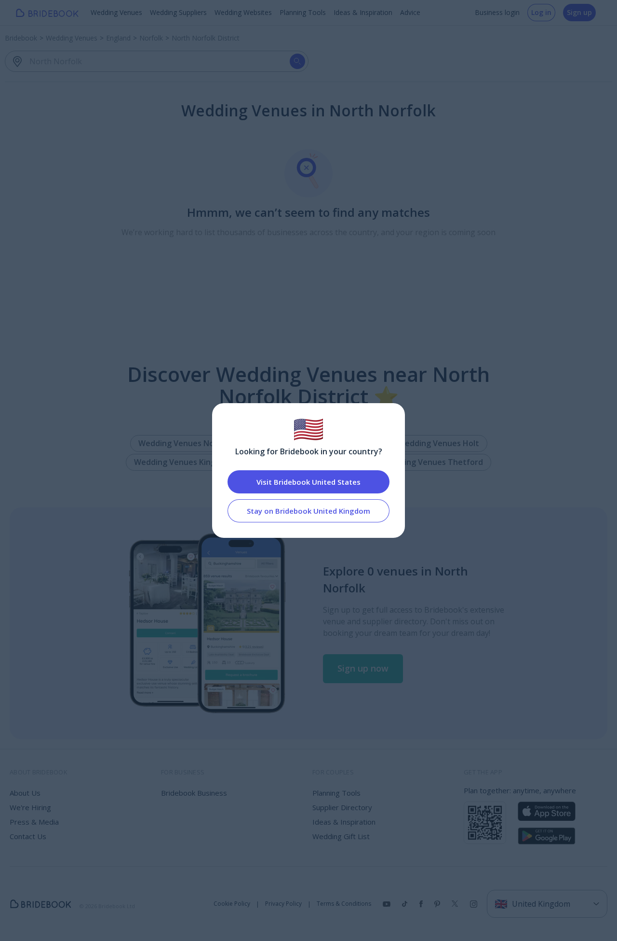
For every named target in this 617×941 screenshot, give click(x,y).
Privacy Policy (283, 904)
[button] (363, 668)
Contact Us (28, 836)
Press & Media (34, 822)
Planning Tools (303, 12)
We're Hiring (30, 807)
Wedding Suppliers (178, 12)
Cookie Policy (232, 904)
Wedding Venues (116, 12)
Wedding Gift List (341, 836)
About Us (25, 793)
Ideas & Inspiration (363, 12)
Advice (410, 12)
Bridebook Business (194, 793)
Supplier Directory (342, 807)
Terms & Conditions (344, 904)
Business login (497, 12)
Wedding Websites (243, 12)
